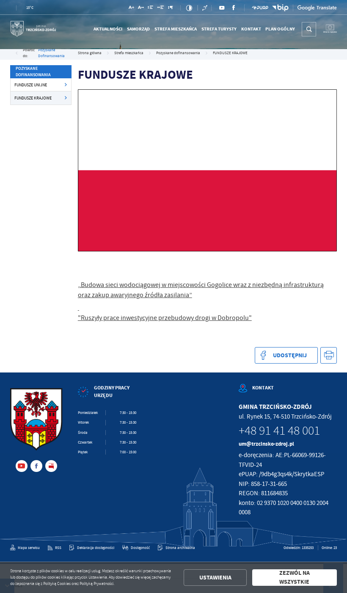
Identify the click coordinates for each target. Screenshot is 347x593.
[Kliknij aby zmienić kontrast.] (189, 8)
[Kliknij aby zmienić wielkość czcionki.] (131, 8)
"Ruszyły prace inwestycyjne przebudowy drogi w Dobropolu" (165, 318)
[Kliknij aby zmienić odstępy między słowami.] (160, 8)
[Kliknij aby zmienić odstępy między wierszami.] (150, 8)
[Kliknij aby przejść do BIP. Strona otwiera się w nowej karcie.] (280, 7)
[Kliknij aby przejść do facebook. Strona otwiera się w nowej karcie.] (234, 8)
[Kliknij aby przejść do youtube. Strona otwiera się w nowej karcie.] (222, 8)
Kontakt (251, 29)
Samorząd (138, 29)
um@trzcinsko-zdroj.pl (266, 443)
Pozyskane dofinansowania (51, 52)
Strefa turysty (219, 29)
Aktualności (108, 29)
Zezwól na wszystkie (294, 577)
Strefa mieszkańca (175, 29)
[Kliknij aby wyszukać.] (309, 29)
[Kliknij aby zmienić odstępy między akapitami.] (170, 8)
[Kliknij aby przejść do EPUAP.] (260, 7)
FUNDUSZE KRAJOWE (33, 98)
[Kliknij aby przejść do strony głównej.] (33, 29)
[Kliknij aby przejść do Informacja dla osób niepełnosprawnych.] (205, 8)
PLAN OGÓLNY (280, 29)
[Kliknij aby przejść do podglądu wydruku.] (328, 355)
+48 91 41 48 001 (279, 431)
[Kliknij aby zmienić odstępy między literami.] (141, 8)
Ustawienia (215, 578)
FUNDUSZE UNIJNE (30, 85)
